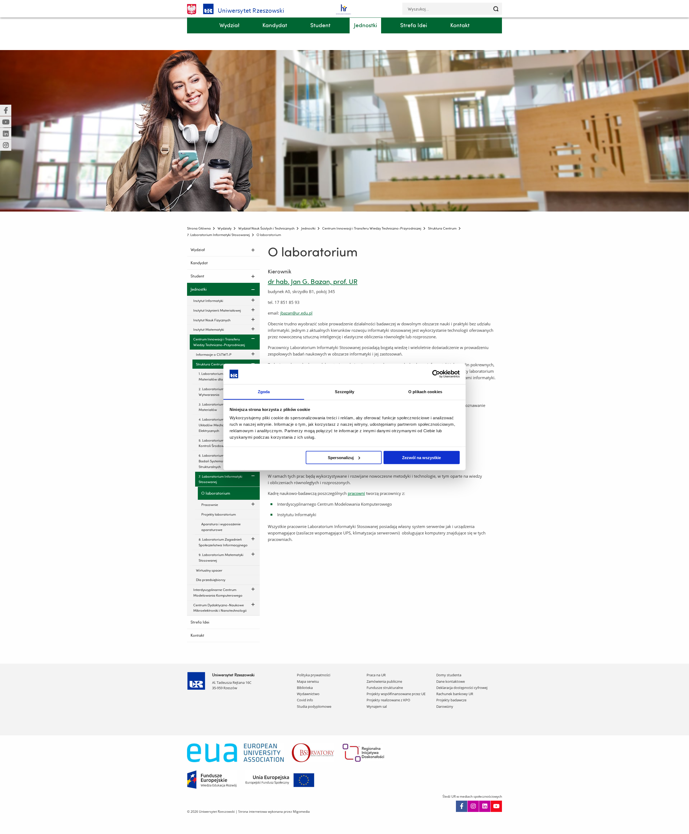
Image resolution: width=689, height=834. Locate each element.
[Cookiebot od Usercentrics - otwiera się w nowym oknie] (436, 374)
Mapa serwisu (308, 681)
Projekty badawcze (451, 700)
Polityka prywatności (313, 675)
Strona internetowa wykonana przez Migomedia (274, 811)
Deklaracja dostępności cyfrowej (461, 687)
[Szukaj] (496, 9)
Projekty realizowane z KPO (388, 700)
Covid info (305, 700)
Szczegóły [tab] (344, 391)
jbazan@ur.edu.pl (296, 313)
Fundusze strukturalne (385, 687)
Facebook (461, 806)
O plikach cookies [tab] (425, 391)
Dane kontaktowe (450, 681)
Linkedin (484, 806)
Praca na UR (376, 675)
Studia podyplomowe (314, 706)
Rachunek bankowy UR (454, 693)
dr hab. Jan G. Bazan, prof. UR (312, 281)
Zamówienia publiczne (384, 681)
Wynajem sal (377, 706)
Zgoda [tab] (264, 391)
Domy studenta (448, 675)
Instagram (473, 806)
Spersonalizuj (341, 457)
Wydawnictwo (308, 693)
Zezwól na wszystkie (421, 457)
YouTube (496, 806)
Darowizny (444, 706)
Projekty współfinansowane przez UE (396, 693)
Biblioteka (305, 687)
